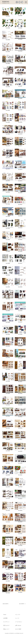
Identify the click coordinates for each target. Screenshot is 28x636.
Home (4, 614)
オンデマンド (6, 621)
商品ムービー (6, 629)
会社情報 (5, 618)
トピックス (17, 614)
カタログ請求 (18, 629)
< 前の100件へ (5, 603)
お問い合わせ (18, 625)
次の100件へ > (22, 603)
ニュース (17, 618)
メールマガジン (18, 621)
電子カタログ (6, 625)
